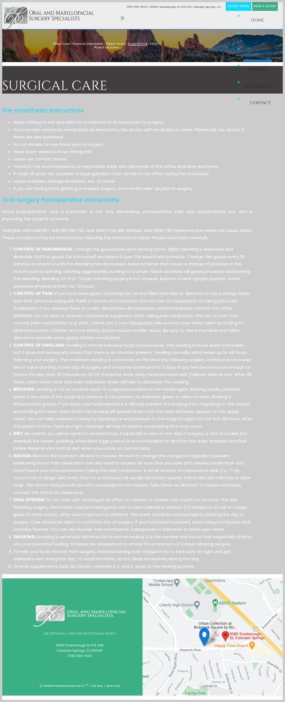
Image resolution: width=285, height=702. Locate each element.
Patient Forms (238, 6)
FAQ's (153, 44)
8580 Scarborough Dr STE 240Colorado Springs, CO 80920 (80, 648)
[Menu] (122, 18)
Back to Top (113, 686)
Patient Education (106, 47)
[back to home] (79, 616)
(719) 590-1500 (137, 7)
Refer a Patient (265, 6)
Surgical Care (138, 44)
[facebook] (77, 664)
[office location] (209, 635)
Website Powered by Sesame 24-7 (66, 685)
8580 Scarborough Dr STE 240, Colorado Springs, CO (186, 7)
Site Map (97, 686)
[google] (82, 664)
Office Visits (61, 44)
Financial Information (88, 44)
